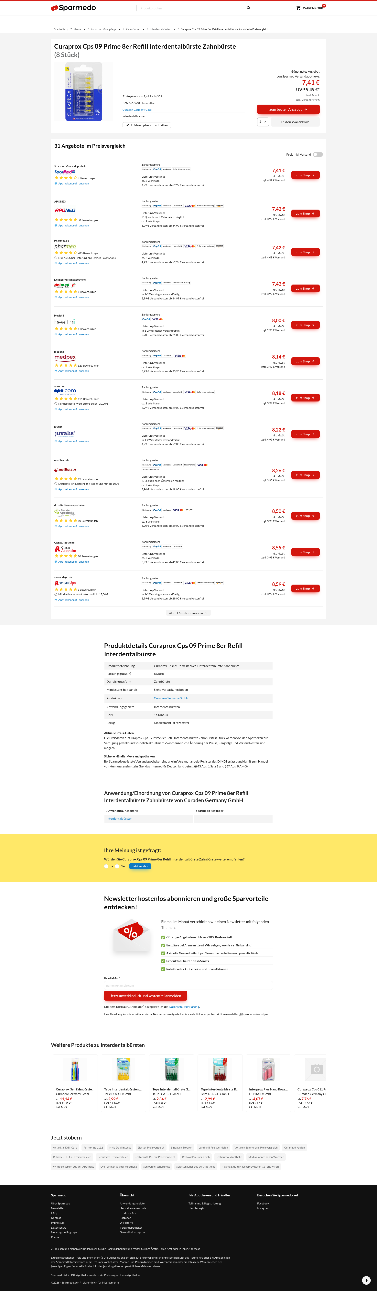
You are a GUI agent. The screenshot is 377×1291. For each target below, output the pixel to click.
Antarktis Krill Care (65, 1147)
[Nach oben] (366, 1280)
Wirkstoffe (126, 1222)
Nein (124, 866)
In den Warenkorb (295, 122)
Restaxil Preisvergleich (196, 1157)
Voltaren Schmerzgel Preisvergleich (256, 1147)
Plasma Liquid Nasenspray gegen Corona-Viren (250, 1166)
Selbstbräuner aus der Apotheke (195, 1166)
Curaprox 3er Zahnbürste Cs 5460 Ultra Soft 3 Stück (75, 1089)
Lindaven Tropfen (181, 1147)
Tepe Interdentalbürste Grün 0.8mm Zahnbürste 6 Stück (172, 1089)
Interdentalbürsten (119, 818)
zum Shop (303, 175)
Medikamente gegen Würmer (266, 1157)
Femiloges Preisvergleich (113, 1157)
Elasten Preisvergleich (151, 1147)
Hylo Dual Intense (120, 1147)
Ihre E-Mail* (112, 978)
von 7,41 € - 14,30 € (142, 96)
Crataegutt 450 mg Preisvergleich (155, 1157)
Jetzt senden (140, 866)
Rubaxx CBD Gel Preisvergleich (72, 1157)
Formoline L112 (93, 1147)
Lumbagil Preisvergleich (213, 1147)
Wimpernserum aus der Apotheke (73, 1166)
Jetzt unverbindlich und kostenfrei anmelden (145, 996)
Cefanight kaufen (294, 1147)
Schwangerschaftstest (156, 1166)
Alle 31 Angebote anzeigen (186, 613)
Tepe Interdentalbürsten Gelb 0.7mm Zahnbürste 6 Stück (123, 1089)
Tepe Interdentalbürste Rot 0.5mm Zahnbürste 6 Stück (220, 1089)
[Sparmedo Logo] (73, 8)
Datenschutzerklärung (184, 1006)
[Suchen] (247, 8)
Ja (111, 866)
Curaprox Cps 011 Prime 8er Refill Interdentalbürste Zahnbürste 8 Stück (316, 1089)
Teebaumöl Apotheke (229, 1157)
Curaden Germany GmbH (138, 109)
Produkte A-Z (128, 1213)
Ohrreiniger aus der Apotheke (119, 1166)
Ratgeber (125, 1217)
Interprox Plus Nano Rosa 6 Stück (268, 1089)
